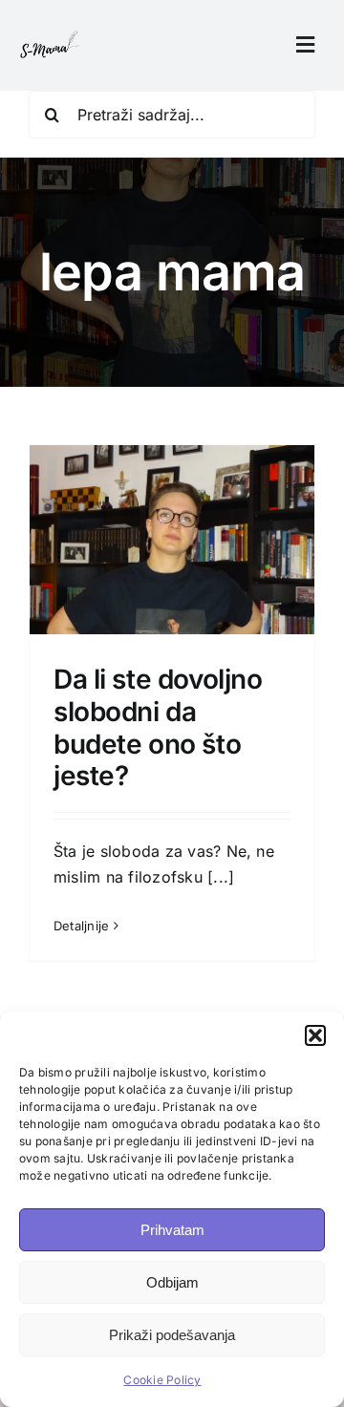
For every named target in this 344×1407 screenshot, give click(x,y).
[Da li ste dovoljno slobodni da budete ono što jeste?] (172, 631)
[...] (220, 876)
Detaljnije (81, 925)
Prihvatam (172, 1230)
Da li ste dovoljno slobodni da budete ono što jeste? (158, 727)
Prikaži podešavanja (172, 1335)
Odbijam (172, 1282)
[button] (315, 1035)
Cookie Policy (162, 1380)
